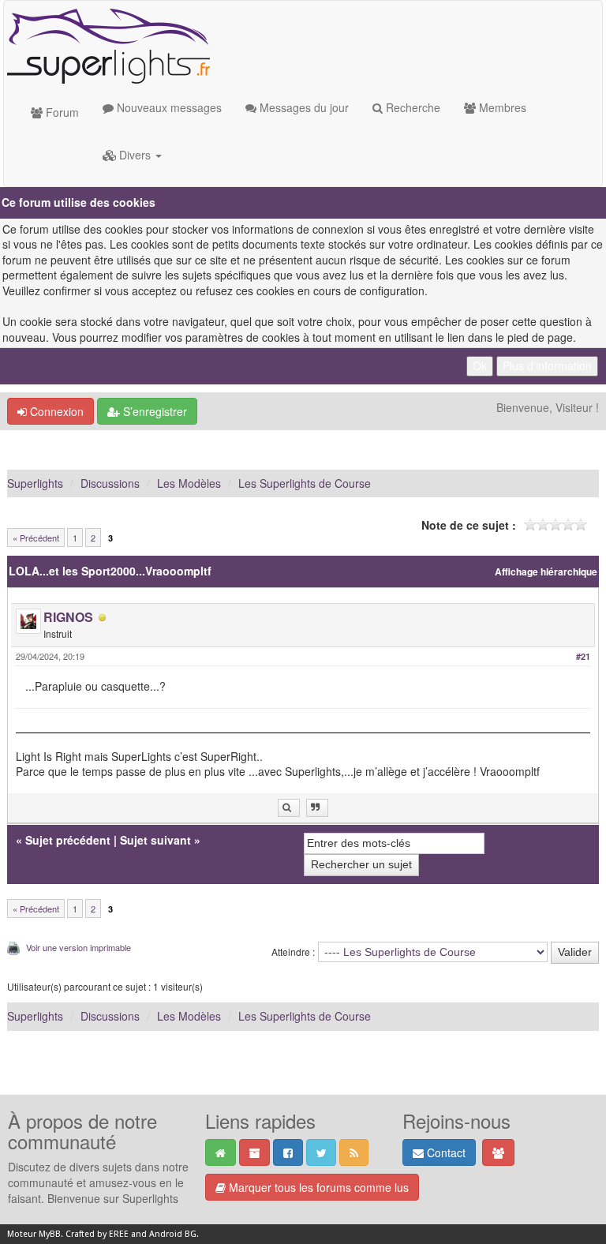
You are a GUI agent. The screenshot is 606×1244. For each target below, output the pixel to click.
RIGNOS (68, 617)
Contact (445, 1152)
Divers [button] (135, 155)
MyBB (50, 1234)
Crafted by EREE (97, 1234)
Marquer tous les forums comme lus (317, 1187)
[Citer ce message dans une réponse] (317, 808)
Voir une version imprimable (78, 947)
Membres (501, 107)
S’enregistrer (153, 411)
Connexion (55, 411)
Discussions (110, 483)
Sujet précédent (67, 840)
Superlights (35, 483)
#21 (583, 656)
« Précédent (36, 537)
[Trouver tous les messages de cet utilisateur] (289, 808)
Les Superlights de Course (304, 483)
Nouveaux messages (168, 107)
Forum (61, 112)
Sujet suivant (155, 840)
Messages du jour (302, 107)
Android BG (172, 1234)
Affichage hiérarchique (546, 572)
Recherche (411, 107)
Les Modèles (189, 483)
